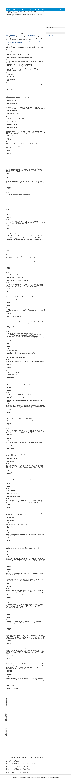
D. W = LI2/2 (9, 252)
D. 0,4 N (8, 600)
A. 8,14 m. (9, 582)
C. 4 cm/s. (9, 412)
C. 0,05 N (9, 598)
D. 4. (8, 177)
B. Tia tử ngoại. (10, 527)
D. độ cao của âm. (10, 329)
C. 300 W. (9, 673)
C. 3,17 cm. (9, 629)
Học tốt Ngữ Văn (25, 9)
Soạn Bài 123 (51, 35)
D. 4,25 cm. (9, 631)
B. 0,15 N (9, 597)
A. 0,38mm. (9, 504)
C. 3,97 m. (9, 585)
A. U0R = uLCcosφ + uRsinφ (12, 683)
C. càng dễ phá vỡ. (10, 377)
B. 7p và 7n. (9, 214)
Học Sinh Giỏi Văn (33, 9)
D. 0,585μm (9, 190)
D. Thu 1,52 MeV (10, 659)
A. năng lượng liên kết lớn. (12, 374)
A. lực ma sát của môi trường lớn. (13, 492)
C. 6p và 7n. (9, 215)
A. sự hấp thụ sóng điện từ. (12, 76)
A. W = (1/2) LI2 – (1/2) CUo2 (12, 247)
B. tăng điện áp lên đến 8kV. (12, 111)
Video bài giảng (59, 9)
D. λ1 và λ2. (9, 139)
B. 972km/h (9, 566)
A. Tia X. (8, 86)
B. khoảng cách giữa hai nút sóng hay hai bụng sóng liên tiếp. (18, 54)
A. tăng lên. (9, 313)
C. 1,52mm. (9, 507)
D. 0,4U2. (9, 617)
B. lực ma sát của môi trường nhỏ (13, 493)
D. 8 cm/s (9, 426)
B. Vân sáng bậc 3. (10, 472)
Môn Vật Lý (20, 11)
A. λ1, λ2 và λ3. (10, 135)
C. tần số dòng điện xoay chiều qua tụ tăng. (15, 278)
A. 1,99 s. (9, 288)
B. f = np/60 (9, 365)
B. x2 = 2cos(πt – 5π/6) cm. (12, 124)
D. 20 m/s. (9, 390)
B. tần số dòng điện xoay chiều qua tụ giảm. (15, 277)
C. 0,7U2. (9, 616)
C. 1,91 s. (9, 291)
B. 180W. (8, 267)
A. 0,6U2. (9, 613)
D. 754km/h (9, 569)
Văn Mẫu (18, 9)
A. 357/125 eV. (9, 434)
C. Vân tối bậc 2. (10, 473)
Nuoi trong (53, 30)
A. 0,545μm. (9, 185)
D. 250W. (8, 486)
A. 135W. (8, 265)
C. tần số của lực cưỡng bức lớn (13, 495)
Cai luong (62, 30)
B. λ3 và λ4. (9, 136)
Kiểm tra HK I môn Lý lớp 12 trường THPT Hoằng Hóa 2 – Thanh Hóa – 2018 (20, 763)
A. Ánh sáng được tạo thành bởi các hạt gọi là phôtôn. (17, 396)
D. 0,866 (8, 305)
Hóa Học (44, 9)
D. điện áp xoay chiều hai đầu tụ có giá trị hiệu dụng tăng (17, 280)
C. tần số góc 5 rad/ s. (11, 448)
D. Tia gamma (9, 530)
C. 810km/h (9, 567)
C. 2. (8, 176)
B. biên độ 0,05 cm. (10, 447)
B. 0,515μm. (9, 187)
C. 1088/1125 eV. (10, 437)
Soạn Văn (13, 9)
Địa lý (53, 9)
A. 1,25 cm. (9, 626)
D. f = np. (9, 368)
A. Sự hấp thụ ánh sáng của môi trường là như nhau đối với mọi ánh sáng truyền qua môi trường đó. (25, 352)
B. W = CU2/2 (9, 249)
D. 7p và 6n (9, 217)
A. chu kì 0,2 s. (10, 445)
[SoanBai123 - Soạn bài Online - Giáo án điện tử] (10, 4)
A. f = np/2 (9, 364)
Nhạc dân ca (48, 30)
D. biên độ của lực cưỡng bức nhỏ (13, 496)
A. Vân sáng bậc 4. (10, 470)
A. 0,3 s (8, 225)
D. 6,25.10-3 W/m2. (10, 520)
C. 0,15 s (8, 228)
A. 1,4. (8, 341)
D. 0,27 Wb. (9, 153)
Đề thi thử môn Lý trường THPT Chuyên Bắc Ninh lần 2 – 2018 (18, 769)
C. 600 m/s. (9, 388)
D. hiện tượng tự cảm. (11, 80)
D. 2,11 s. (9, 292)
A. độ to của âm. (10, 324)
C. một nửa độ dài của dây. (12, 55)
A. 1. (8, 173)
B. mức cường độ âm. (11, 326)
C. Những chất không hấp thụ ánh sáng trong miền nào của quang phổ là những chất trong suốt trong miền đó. (25, 355)
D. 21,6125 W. (9, 674)
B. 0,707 (8, 302)
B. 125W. (8, 483)
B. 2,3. (8, 343)
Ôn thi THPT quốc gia (14, 11)
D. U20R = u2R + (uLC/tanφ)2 (12, 688)
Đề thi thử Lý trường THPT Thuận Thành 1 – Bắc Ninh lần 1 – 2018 (18, 772)
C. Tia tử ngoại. (10, 89)
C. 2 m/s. (8, 540)
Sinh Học (49, 9)
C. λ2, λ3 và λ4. (10, 138)
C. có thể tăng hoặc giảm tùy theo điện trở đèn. (15, 316)
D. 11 (8, 554)
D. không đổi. (9, 317)
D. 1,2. (8, 346)
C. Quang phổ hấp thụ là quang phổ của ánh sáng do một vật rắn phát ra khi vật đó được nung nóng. (25, 239)
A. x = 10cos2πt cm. (10, 461)
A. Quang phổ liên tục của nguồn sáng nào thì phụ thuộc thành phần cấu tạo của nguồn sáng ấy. (24, 235)
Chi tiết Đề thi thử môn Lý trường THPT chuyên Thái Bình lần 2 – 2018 (19, 768)
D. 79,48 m (9, 586)
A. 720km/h (9, 564)
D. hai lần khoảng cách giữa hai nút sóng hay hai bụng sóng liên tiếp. (19, 57)
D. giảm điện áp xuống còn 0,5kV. (13, 114)
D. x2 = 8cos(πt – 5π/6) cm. (12, 127)
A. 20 (8, 550)
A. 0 (8, 421)
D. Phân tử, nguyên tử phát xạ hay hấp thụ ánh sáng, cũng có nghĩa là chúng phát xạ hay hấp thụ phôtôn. (24, 401)
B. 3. (8, 174)
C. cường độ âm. (10, 327)
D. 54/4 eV (9, 438)
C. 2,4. (8, 344)
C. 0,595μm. (9, 188)
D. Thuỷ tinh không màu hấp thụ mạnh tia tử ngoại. (16, 357)
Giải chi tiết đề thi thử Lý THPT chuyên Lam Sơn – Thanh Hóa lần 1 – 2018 (20, 761)
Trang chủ (8, 9)
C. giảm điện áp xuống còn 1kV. (13, 113)
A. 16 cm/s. (9, 409)
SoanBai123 (8, 11)
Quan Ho (57, 30)
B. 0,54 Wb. (9, 150)
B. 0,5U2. (9, 614)
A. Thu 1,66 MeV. (10, 655)
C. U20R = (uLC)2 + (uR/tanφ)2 (12, 686)
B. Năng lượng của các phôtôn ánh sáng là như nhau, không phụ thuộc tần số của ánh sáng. (24, 397)
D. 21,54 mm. (9, 644)
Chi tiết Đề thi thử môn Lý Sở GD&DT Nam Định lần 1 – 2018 (17, 766)
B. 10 (8, 551)
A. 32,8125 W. (9, 670)
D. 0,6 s (8, 229)
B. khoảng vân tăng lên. (11, 100)
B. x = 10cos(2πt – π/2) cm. (12, 458)
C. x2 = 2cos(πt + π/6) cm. (12, 125)
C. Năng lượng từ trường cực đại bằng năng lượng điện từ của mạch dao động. (21, 68)
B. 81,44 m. (9, 583)
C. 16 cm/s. (9, 424)
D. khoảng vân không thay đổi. (12, 103)
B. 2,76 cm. (9, 628)
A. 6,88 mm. (9, 640)
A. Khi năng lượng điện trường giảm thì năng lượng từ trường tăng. (19, 64)
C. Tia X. (8, 529)
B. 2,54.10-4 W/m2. (10, 517)
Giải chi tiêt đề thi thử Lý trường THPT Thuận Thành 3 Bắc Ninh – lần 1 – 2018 (20, 771)
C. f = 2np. (9, 367)
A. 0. (8, 537)
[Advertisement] (25, 25)
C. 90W (8, 268)
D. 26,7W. (9, 270)
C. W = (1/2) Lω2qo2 (11, 250)
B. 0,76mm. (9, 506)
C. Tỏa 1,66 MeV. (10, 658)
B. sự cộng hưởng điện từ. (12, 77)
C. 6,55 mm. (9, 643)
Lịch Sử (39, 9)
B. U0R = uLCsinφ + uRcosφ (12, 685)
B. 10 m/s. (9, 387)
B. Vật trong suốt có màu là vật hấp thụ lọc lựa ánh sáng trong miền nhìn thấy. (21, 353)
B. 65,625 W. (9, 671)
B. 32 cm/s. (9, 423)
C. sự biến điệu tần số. (11, 79)
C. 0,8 (8, 303)
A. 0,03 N (9, 595)
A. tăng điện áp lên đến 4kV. (12, 110)
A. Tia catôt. (9, 526)
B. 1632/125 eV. (10, 435)
